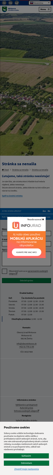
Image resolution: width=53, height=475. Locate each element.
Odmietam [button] (26, 463)
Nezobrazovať (34, 219)
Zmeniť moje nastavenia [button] (26, 469)
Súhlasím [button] (26, 455)
